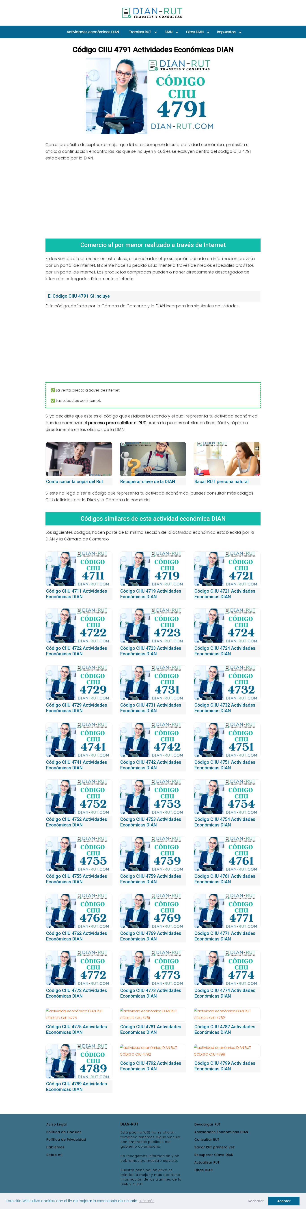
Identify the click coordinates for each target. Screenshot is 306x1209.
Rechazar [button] (256, 1201)
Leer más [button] (146, 1200)
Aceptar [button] (284, 1201)
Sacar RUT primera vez (214, 1147)
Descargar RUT (207, 1124)
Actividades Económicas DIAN (221, 1132)
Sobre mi (54, 1155)
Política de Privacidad (66, 1139)
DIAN (168, 31)
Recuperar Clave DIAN (213, 1155)
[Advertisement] (153, 198)
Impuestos (226, 31)
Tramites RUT (140, 31)
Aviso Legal (56, 1124)
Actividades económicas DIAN (93, 31)
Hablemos (55, 1147)
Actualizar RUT (207, 1162)
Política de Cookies (64, 1132)
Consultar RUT (206, 1139)
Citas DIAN (195, 31)
